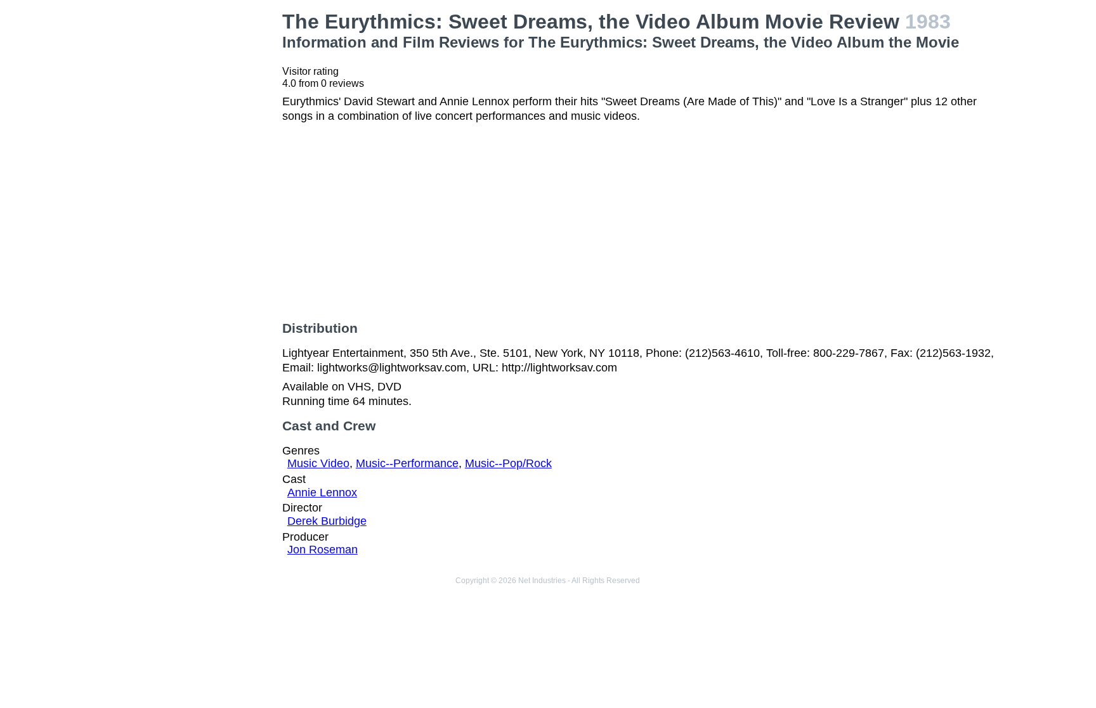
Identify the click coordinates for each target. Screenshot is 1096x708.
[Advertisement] (189, 200)
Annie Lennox (322, 492)
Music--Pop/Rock (508, 463)
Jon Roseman (322, 549)
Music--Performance (407, 463)
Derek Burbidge (327, 521)
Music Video (318, 463)
